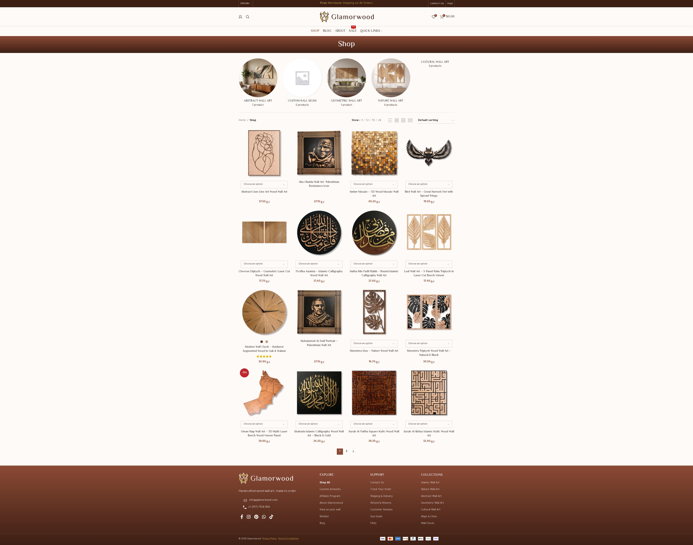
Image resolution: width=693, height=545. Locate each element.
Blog (322, 523)
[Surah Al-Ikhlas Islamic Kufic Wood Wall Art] (429, 392)
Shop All (325, 483)
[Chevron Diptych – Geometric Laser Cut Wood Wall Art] (264, 232)
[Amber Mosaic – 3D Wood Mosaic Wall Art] (374, 153)
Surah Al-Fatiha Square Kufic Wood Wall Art (374, 433)
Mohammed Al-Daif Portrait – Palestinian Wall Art (319, 343)
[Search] (247, 16)
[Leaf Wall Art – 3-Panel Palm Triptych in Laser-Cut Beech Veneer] (429, 232)
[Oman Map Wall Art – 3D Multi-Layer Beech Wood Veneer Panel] (264, 392)
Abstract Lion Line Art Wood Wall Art (264, 192)
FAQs (373, 523)
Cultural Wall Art (430, 510)
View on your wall (330, 510)
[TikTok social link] (271, 517)
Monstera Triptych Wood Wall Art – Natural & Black (429, 353)
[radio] (261, 342)
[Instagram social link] (248, 517)
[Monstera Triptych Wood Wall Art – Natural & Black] (429, 312)
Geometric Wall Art (432, 503)
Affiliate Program (330, 496)
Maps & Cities (429, 516)
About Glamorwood (331, 503)
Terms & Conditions (288, 539)
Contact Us (377, 483)
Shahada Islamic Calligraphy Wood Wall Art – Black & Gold (319, 433)
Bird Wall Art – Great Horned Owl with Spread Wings (429, 194)
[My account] (240, 16)
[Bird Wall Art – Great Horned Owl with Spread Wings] (429, 153)
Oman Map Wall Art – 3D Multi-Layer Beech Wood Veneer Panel (264, 433)
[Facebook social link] (242, 517)
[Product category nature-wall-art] (390, 84)
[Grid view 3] (403, 121)
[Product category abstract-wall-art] (258, 84)
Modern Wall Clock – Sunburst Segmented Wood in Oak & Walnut (264, 349)
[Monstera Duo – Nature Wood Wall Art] (374, 312)
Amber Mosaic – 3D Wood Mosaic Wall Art (374, 194)
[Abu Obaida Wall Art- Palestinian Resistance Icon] (319, 153)
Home (242, 120)
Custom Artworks (330, 489)
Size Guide (376, 516)
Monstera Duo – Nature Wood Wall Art (374, 351)
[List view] (390, 121)
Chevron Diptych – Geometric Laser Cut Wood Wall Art (264, 273)
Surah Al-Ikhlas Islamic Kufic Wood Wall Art (429, 433)
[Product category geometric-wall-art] (346, 84)
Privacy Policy (270, 539)
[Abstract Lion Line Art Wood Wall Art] (264, 153)
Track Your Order (380, 489)
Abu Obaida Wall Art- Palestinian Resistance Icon (319, 184)
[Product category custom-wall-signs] (302, 84)
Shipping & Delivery (381, 496)
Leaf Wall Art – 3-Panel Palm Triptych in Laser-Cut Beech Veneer (429, 273)
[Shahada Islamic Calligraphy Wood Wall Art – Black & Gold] (319, 392)
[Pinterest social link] (256, 517)
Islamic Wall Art (430, 483)
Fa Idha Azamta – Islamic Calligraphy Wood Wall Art (319, 273)
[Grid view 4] (410, 121)
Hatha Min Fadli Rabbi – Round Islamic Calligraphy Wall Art (374, 273)
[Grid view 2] (397, 121)
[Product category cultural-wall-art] (435, 64)
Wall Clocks (427, 523)
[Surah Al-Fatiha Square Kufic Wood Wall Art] (374, 392)
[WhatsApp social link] (264, 517)
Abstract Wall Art (431, 496)
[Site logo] (346, 17)
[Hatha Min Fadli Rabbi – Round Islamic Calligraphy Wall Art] (374, 232)
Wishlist (324, 516)
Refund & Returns (380, 503)
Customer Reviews (381, 510)
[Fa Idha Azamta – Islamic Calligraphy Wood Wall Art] (319, 232)
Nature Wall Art (430, 489)
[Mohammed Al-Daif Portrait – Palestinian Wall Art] (319, 312)
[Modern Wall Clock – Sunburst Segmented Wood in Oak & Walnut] (264, 312)
